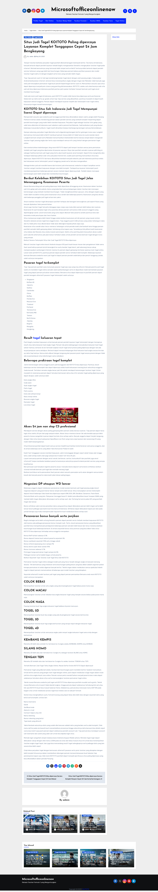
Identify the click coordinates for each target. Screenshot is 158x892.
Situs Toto (115, 37)
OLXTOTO (85, 889)
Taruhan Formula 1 (80, 21)
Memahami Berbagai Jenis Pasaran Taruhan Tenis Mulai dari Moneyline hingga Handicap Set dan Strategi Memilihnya (36, 860)
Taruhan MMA (95, 21)
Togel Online (120, 21)
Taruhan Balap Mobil (64, 21)
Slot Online (50, 21)
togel (36, 338)
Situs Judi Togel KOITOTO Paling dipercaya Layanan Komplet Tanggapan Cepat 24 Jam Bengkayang (60, 47)
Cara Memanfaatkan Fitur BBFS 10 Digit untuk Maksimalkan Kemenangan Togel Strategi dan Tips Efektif (121, 860)
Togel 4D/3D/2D (32, 852)
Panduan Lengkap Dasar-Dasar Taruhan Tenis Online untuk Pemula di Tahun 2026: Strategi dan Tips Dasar (64, 860)
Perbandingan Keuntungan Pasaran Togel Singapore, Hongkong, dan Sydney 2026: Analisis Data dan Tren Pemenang (92, 860)
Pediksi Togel (38, 21)
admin (31, 56)
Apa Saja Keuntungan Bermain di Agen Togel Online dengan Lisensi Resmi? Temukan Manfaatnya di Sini (91, 823)
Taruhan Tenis (108, 21)
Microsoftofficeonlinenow (83, 9)
